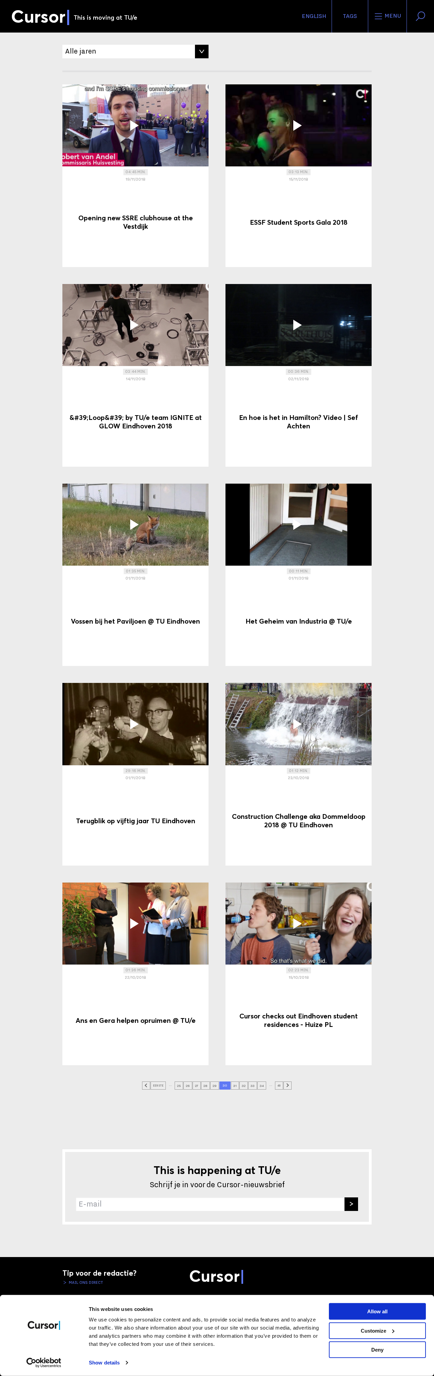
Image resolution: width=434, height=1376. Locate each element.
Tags (350, 16)
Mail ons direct (85, 1282)
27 (196, 1086)
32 (243, 1086)
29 (215, 1086)
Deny (377, 1350)
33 (253, 1086)
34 (262, 1086)
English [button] (314, 16)
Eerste (158, 1085)
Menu (392, 16)
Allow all (377, 1311)
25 (179, 1086)
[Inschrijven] (351, 1204)
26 (188, 1086)
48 (279, 1085)
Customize (373, 1330)
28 (205, 1086)
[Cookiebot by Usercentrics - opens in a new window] (44, 1363)
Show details (104, 1362)
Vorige (146, 1085)
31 (235, 1086)
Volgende (287, 1085)
